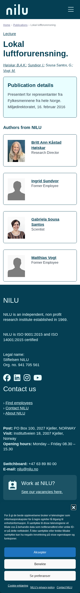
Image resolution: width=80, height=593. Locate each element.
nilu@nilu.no (27, 469)
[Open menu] (71, 9)
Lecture (9, 34)
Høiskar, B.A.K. (14, 65)
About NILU (15, 413)
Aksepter (40, 552)
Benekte (40, 564)
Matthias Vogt (43, 258)
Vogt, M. (9, 71)
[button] (73, 507)
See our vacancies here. (42, 492)
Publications (20, 25)
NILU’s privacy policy (42, 587)
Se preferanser (40, 576)
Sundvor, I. (36, 65)
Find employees (19, 403)
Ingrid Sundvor (45, 181)
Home (6, 25)
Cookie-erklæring (18, 585)
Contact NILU (64, 587)
